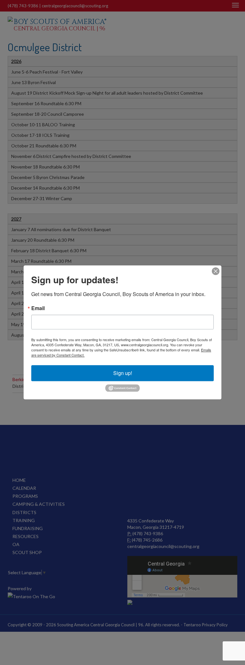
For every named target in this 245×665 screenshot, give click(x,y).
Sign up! (122, 373)
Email (38, 308)
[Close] (215, 271)
